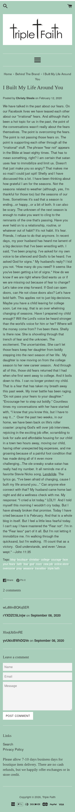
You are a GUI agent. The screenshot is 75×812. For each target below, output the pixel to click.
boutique (22, 559)
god (32, 564)
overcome (9, 568)
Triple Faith (49, 797)
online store (61, 564)
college (45, 559)
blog (13, 559)
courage (56, 559)
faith (19, 564)
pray (19, 568)
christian (34, 559)
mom (39, 564)
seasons (28, 568)
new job (48, 564)
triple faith (54, 568)
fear (25, 564)
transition (40, 568)
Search (8, 744)
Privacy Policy (13, 749)
